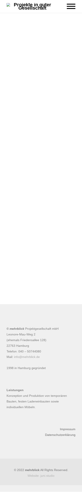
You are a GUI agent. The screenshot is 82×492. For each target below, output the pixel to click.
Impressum (67, 429)
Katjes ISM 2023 (43, 280)
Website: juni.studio (41, 475)
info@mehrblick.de (27, 357)
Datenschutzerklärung (60, 435)
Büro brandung (38, 293)
